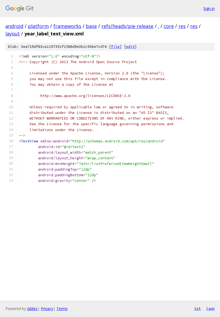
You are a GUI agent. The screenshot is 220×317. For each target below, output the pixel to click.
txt (197, 308)
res (182, 26)
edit (130, 46)
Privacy (47, 308)
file (115, 46)
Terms (62, 308)
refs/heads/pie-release (127, 26)
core (169, 26)
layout (12, 33)
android (14, 26)
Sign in (209, 8)
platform (38, 26)
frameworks (67, 26)
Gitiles (32, 308)
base (91, 26)
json (210, 308)
